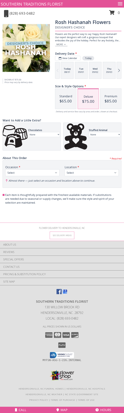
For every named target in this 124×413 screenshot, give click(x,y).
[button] (114, 13)
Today (88, 58)
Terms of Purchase (63, 400)
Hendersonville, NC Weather (44, 394)
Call (21, 410)
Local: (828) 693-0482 (62, 318)
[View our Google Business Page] (64, 293)
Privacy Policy (38, 400)
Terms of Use (86, 400)
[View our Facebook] (59, 293)
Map (63, 410)
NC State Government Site (81, 394)
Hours (105, 410)
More (59, 44)
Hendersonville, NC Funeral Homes (41, 388)
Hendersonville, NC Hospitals (86, 388)
